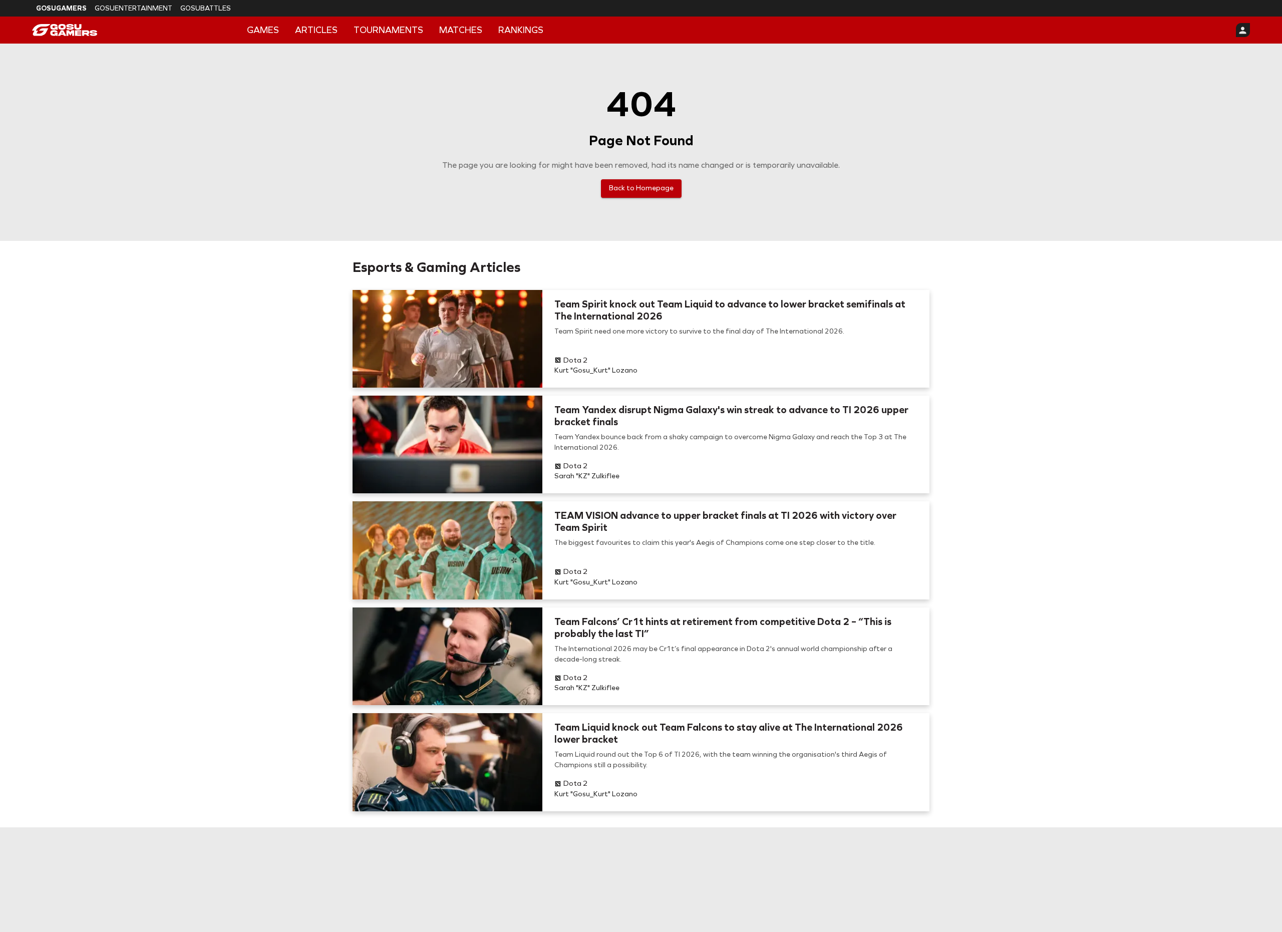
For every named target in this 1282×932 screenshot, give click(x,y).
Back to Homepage (641, 188)
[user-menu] (1243, 30)
